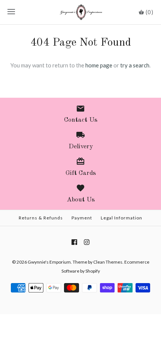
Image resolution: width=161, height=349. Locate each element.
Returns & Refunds (41, 218)
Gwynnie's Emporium (49, 262)
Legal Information (121, 218)
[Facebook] (74, 242)
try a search (134, 65)
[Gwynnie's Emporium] (80, 12)
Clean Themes (107, 262)
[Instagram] (86, 242)
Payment (82, 218)
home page (98, 65)
